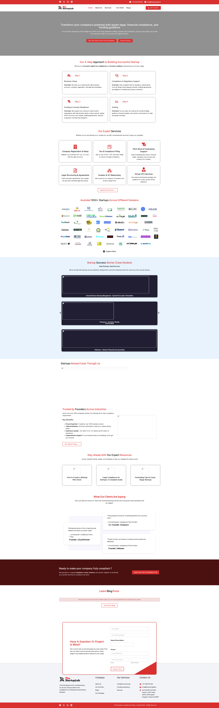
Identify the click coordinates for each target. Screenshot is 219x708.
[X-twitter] (64, 705)
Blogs (128, 8)
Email (112, 662)
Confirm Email (134, 662)
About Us (98, 8)
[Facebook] (60, 705)
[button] (109, 8)
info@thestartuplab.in (154, 2)
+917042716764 (137, 2)
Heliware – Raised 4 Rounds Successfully (110, 350)
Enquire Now (117, 669)
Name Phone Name (117, 640)
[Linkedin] (71, 705)
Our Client (120, 8)
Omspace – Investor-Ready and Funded (109, 322)
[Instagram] (67, 705)
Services (108, 8)
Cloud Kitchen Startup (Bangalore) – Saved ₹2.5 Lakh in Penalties (109, 296)
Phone (113, 649)
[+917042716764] (130, 2)
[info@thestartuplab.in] (145, 2)
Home (90, 8)
